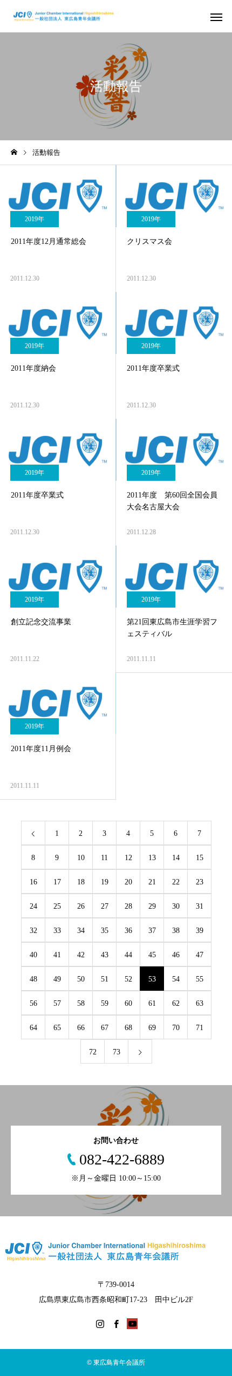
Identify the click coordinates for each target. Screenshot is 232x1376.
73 (116, 1052)
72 (93, 1052)
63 (199, 1003)
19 (104, 882)
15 (199, 858)
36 (128, 931)
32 (33, 931)
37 (152, 931)
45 (152, 955)
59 (104, 1003)
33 (57, 931)
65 (57, 1028)
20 (128, 882)
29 (152, 906)
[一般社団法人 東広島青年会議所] (69, 16)
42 (81, 955)
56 (33, 1003)
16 (33, 882)
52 (128, 979)
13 (152, 858)
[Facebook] (116, 1323)
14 (176, 858)
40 (33, 955)
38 (176, 931)
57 (57, 1003)
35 (104, 931)
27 (104, 906)
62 (176, 1003)
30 (176, 906)
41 (57, 955)
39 (199, 931)
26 (81, 906)
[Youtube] (132, 1323)
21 (152, 882)
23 (199, 882)
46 (176, 955)
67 (104, 1028)
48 (33, 979)
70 (176, 1028)
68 (128, 1028)
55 (199, 979)
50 (81, 979)
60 (128, 1003)
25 (57, 906)
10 (81, 858)
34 (81, 931)
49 (57, 979)
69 (152, 1028)
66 (81, 1028)
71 (199, 1028)
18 (81, 882)
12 (128, 858)
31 (199, 906)
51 (104, 979)
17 (57, 882)
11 (104, 858)
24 (33, 906)
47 (199, 955)
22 (176, 882)
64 (33, 1028)
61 (152, 1003)
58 (81, 1003)
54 (176, 979)
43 (104, 955)
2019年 (34, 219)
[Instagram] (99, 1323)
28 (128, 906)
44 (128, 955)
